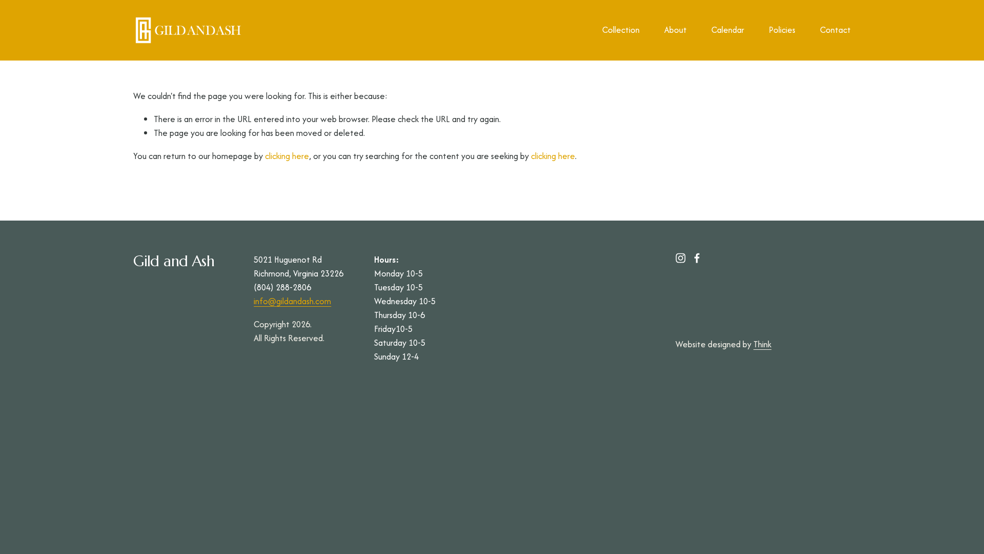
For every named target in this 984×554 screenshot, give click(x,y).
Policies (782, 30)
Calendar (727, 30)
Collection (621, 30)
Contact (835, 30)
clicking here (287, 156)
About (675, 30)
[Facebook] (697, 258)
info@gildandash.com (292, 301)
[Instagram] (680, 258)
